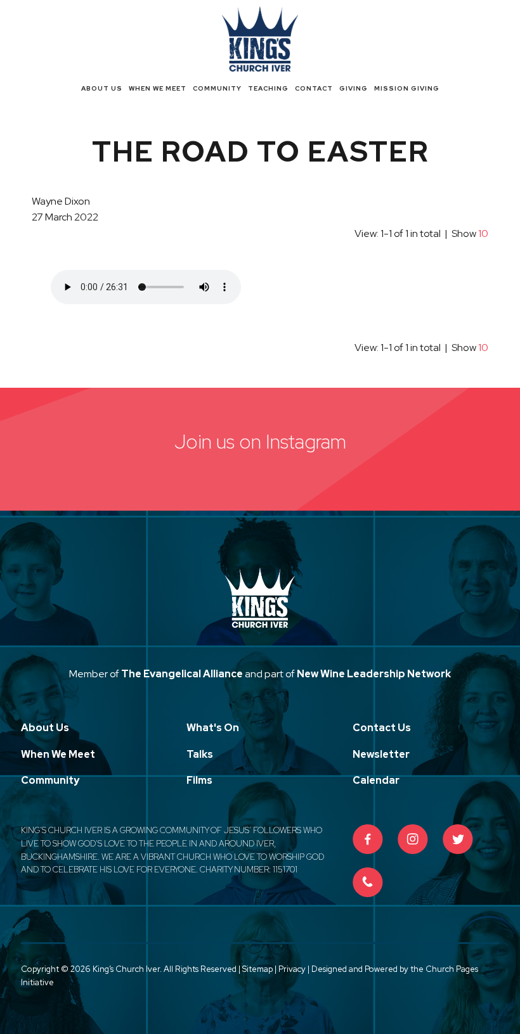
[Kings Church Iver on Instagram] (413, 839)
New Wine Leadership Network (374, 673)
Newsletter (381, 754)
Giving (353, 88)
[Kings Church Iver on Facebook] (368, 839)
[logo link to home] (260, 37)
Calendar (376, 780)
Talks (199, 754)
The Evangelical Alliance (182, 673)
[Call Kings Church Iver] (368, 882)
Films (199, 780)
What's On (212, 727)
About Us (101, 88)
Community (217, 88)
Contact (314, 88)
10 (483, 233)
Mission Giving (406, 88)
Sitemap (257, 969)
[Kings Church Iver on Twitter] (458, 839)
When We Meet (157, 88)
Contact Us (382, 727)
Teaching (268, 88)
